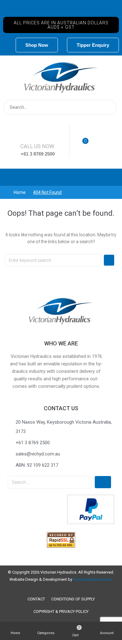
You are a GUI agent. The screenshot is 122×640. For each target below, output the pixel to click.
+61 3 (27, 153)
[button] (61, 25)
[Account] (106, 627)
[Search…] (59, 107)
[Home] (15, 627)
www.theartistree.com (93, 579)
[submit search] (107, 107)
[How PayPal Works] (90, 522)
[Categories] (45, 627)
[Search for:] (53, 260)
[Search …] (50, 482)
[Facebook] (61, 10)
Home (20, 192)
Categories (45, 633)
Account (107, 633)
